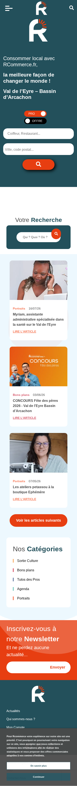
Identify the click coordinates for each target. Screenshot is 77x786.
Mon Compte (15, 727)
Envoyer (57, 667)
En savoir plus (39, 765)
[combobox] (26, 149)
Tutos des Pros (28, 579)
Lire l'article (24, 331)
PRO (31, 113)
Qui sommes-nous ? (20, 719)
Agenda (23, 589)
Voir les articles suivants (38, 520)
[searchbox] (22, 149)
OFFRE (37, 121)
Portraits (23, 598)
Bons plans (25, 570)
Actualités (13, 711)
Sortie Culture (27, 561)
